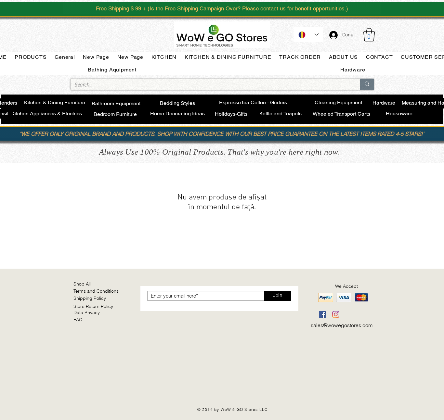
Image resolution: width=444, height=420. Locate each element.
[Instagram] (335, 314)
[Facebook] (322, 314)
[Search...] (367, 84)
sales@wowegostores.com (341, 325)
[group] (222, 248)
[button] (369, 35)
